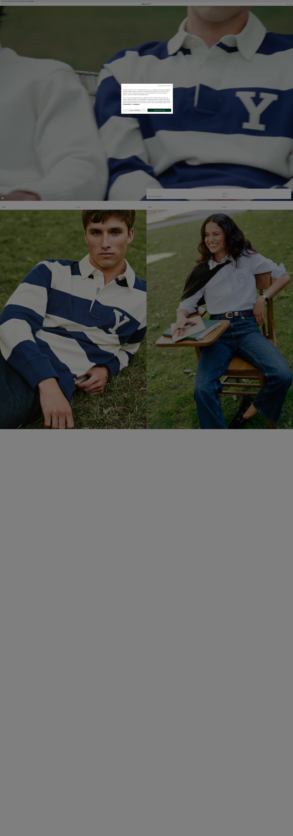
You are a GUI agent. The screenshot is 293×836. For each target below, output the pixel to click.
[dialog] (147, 99)
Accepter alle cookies (159, 110)
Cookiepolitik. (136, 104)
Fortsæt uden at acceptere (164, 85)
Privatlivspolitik (127, 104)
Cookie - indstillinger (134, 110)
